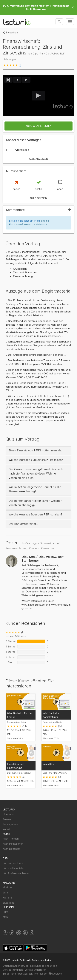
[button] (38, 72)
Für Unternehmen (13, 863)
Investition (12, 32)
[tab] (38, 451)
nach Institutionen (13, 843)
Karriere (7, 897)
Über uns (8, 814)
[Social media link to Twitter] (12, 932)
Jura (5, 892)
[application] (38, 95)
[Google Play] (35, 947)
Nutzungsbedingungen (43, 965)
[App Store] (13, 947)
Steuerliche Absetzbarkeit (18, 973)
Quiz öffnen (38, 198)
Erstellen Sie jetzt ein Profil (24, 220)
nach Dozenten (12, 848)
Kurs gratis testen (39, 125)
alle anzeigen (38, 159)
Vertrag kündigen (13, 969)
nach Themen (11, 838)
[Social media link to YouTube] (25, 932)
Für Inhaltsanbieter (13, 868)
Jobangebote (10, 824)
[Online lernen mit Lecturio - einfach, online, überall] (17, 21)
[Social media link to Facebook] (5, 932)
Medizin (7, 887)
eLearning (8, 902)
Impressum (40, 973)
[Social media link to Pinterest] (18, 932)
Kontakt (7, 829)
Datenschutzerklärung (15, 965)
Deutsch (57, 973)
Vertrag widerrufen (35, 969)
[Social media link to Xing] (32, 932)
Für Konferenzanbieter (16, 873)
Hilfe (5, 912)
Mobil (6, 917)
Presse (7, 819)
